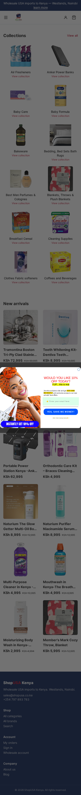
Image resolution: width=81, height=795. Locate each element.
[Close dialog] (78, 369)
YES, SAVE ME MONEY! (61, 412)
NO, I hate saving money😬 (61, 418)
